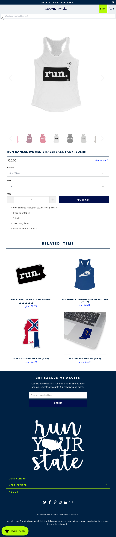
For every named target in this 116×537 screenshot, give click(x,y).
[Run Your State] (56, 9)
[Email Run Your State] (71, 502)
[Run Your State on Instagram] (60, 502)
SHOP (103, 8)
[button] (26, 303)
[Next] (101, 78)
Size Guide (100, 160)
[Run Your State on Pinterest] (55, 502)
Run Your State (51, 514)
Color (10, 167)
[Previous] (11, 78)
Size (9, 180)
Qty (9, 193)
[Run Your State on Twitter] (44, 502)
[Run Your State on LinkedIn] (65, 502)
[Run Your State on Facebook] (50, 502)
